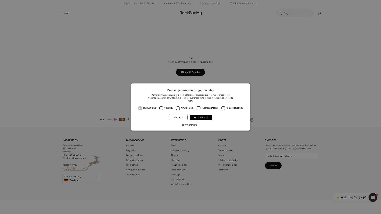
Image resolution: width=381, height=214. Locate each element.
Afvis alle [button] (178, 117)
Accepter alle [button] (201, 117)
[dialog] (190, 106)
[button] (190, 125)
